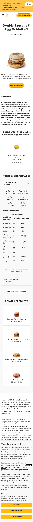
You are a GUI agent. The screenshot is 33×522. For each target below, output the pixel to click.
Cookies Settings (16, 516)
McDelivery (12, 413)
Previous (3, 162)
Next (29, 162)
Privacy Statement (21, 470)
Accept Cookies (16, 511)
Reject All (16, 505)
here (5, 5)
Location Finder (24, 411)
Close (29, 4)
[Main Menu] (3, 15)
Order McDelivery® (16, 85)
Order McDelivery (24, 15)
